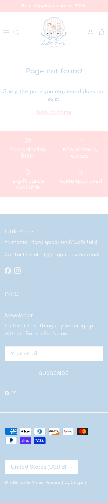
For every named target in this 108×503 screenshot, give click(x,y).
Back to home (54, 112)
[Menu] (6, 32)
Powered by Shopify (66, 482)
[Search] (19, 32)
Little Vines (31, 482)
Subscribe (54, 373)
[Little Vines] (54, 32)
